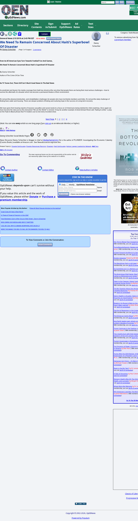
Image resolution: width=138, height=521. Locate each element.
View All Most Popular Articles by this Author (45, 208)
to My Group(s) (6, 150)
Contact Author (11, 170)
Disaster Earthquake (18, 146)
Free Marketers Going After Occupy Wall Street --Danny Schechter (23, 219)
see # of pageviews (123, 292)
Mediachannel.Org (50, 140)
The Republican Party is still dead (125, 263)
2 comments (37, 50)
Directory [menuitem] (22, 25)
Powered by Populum (80, 518)
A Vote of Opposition (121, 374)
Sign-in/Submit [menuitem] (50, 25)
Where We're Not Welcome (123, 386)
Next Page (50, 119)
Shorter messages (120, 258)
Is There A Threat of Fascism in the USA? (15, 215)
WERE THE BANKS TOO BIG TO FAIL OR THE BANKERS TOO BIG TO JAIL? (25, 229)
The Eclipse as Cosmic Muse (123, 316)
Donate (33, 196)
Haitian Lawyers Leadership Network (78, 146)
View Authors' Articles (89, 170)
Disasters (50, 146)
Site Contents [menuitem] (36, 25)
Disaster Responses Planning (36, 146)
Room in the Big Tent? (121, 368)
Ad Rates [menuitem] (77, 25)
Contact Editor (48, 170)
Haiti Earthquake (59, 146)
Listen (45, 34)
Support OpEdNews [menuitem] (64, 25)
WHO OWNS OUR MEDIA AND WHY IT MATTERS (17, 222)
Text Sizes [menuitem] (90, 25)
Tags (95, 146)
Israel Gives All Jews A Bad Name (12, 212)
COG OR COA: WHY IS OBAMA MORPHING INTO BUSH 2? (20, 226)
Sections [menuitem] (8, 25)
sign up (48, 123)
